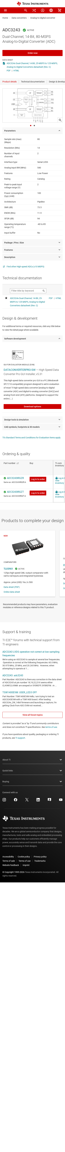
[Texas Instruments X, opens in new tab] (27, 801)
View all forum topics (33, 715)
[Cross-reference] (34, 10)
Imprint (26, 865)
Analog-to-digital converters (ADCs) (46, 18)
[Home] (32, 4)
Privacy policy (40, 856)
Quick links (7, 770)
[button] (5, 10)
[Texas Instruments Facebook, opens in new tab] (15, 801)
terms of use (51, 727)
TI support (20, 738)
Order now (32, 53)
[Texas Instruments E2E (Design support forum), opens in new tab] (49, 801)
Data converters (19, 18)
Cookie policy (24, 856)
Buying (5, 781)
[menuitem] (25, 10)
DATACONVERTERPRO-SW (20, 369)
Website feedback (10, 865)
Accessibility (8, 856)
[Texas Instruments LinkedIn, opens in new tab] (38, 801)
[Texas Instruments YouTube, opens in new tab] (61, 801)
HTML (16, 70)
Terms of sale (8, 861)
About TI (6, 760)
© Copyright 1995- (13, 872)
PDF (9, 70)
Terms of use (25, 861)
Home (5, 18)
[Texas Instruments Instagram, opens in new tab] (4, 801)
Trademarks (40, 861)
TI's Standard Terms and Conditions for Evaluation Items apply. (31, 437)
